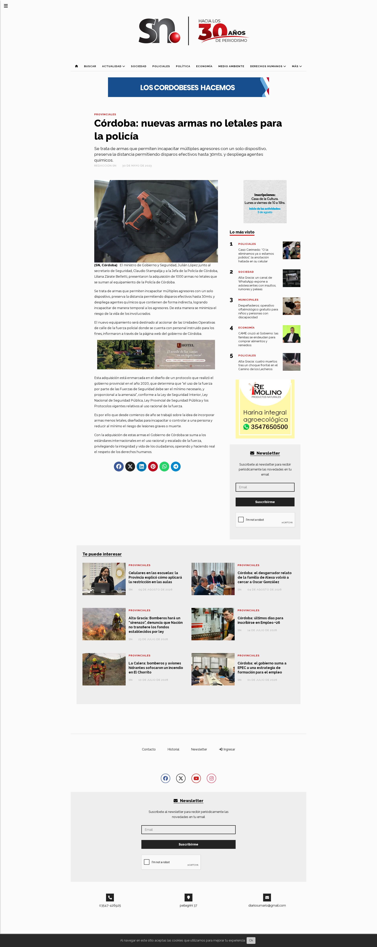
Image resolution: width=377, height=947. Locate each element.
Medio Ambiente (231, 66)
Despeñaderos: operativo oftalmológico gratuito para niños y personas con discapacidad (258, 311)
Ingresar (229, 749)
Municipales (248, 299)
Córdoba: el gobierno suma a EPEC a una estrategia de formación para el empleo (262, 667)
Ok (251, 940)
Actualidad (112, 66)
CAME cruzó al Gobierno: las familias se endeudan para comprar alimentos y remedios (258, 339)
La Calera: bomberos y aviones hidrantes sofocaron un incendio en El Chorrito (156, 667)
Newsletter (268, 453)
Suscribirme (265, 502)
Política (183, 66)
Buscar (90, 66)
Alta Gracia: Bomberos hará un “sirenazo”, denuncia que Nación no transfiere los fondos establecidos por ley (156, 625)
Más (295, 66)
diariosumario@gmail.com (267, 905)
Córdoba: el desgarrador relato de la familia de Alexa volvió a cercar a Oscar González (265, 577)
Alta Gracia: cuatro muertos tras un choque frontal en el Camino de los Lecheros (258, 365)
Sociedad (138, 66)
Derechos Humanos (266, 66)
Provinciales (105, 114)
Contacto (149, 749)
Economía (204, 66)
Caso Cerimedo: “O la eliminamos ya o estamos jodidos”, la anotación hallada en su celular (256, 255)
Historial (173, 749)
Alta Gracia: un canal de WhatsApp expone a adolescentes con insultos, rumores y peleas (257, 283)
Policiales (161, 66)
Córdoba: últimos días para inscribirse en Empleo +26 (260, 620)
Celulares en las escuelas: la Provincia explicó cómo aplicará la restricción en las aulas (155, 577)
